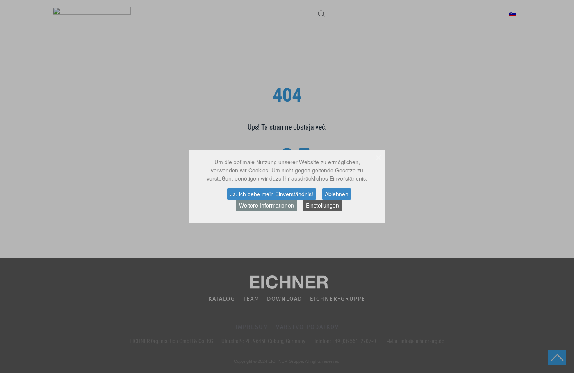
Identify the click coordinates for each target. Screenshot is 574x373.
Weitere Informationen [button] (266, 205)
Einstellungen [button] (322, 205)
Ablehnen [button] (336, 194)
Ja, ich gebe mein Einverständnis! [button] (271, 194)
